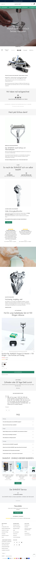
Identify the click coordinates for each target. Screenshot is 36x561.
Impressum (15, 535)
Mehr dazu (18, 388)
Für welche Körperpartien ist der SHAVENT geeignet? (12, 421)
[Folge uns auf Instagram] (17, 542)
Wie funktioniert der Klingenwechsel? (9, 437)
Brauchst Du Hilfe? (5, 374)
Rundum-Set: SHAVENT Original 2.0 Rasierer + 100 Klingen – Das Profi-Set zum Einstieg (18, 354)
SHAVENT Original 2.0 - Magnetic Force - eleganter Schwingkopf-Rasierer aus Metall (8, 475)
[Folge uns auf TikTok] (14, 545)
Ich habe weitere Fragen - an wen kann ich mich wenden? (13, 453)
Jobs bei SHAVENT (28, 534)
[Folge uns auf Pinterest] (19, 542)
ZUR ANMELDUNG (18, 512)
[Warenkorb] (33, 4)
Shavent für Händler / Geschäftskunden (28, 529)
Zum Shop (9, 222)
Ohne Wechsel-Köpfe (5, 544)
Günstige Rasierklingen (5, 546)
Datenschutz (15, 533)
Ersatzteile (3, 533)
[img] (10, 229)
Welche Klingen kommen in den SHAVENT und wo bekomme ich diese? (15, 431)
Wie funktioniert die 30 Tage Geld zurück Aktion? (11, 450)
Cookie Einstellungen (16, 537)
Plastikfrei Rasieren (5, 548)
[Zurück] (2, 351)
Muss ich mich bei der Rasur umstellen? (10, 424)
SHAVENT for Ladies (5, 530)
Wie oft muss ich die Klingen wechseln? (9, 434)
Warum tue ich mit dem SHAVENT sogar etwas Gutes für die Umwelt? (15, 447)
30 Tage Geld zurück (5, 526)
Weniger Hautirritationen (6, 543)
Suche (3, 537)
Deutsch (3, 553)
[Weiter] (33, 351)
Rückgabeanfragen (16, 528)
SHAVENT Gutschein (5, 535)
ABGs (14, 530)
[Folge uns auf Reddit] (19, 545)
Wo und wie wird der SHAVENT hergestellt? (10, 444)
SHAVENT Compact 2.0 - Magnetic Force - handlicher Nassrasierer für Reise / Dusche (22, 475)
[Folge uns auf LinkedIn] (17, 545)
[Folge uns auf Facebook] (14, 542)
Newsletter (26, 526)
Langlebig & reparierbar (6, 550)
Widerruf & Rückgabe (16, 526)
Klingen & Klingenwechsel (6, 528)
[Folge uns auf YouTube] (21, 542)
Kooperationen (27, 533)
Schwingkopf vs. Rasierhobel (6, 541)
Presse (26, 531)
